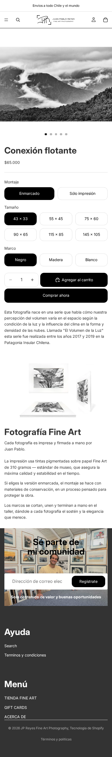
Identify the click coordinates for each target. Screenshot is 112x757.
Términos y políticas (56, 739)
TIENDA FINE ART (20, 698)
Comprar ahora (56, 295)
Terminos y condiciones (25, 655)
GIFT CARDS (15, 707)
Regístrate (88, 581)
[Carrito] (105, 20)
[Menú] (6, 20)
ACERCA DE (15, 716)
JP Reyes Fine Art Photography (44, 728)
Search (10, 645)
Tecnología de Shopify (87, 728)
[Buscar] (18, 20)
